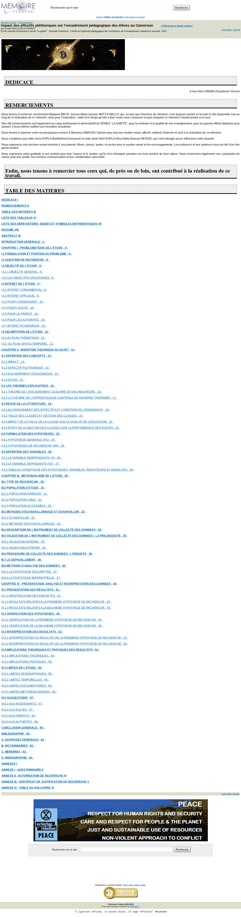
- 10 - (41, 301)
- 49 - (100, 625)
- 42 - (108, 601)
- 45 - (100, 619)
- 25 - (53, 439)
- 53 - (125, 637)
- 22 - (81, 415)
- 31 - (45, 493)
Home (99, 17)
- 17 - (114, 397)
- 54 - (125, 643)
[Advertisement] (120, 866)
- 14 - (47, 367)
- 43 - (108, 607)
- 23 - (117, 427)
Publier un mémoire (113, 17)
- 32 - (49, 505)
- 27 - (57, 463)
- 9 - (40, 271)
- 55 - (50, 661)
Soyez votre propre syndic (134, 885)
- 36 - (44, 547)
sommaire (227, 29)
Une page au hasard (135, 17)
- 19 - (107, 409)
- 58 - (33, 715)
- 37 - (55, 571)
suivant (236, 29)
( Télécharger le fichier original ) (176, 26)
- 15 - (21, 379)
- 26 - (62, 445)
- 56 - (50, 673)
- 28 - (131, 469)
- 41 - (59, 595)
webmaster (134, 906)
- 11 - (43, 337)
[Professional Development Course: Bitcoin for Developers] (63, 69)
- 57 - (40, 703)
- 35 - (43, 541)
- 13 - (22, 361)
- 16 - (99, 391)
